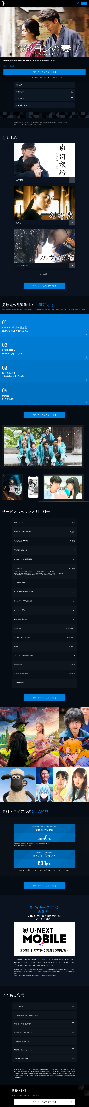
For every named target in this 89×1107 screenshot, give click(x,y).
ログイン (84, 3)
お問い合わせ (36, 1095)
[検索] (78, 3)
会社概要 (19, 1095)
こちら (60, 77)
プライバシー (27, 1095)
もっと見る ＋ (45, 274)
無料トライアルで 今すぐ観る (44, 72)
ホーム (13, 1095)
